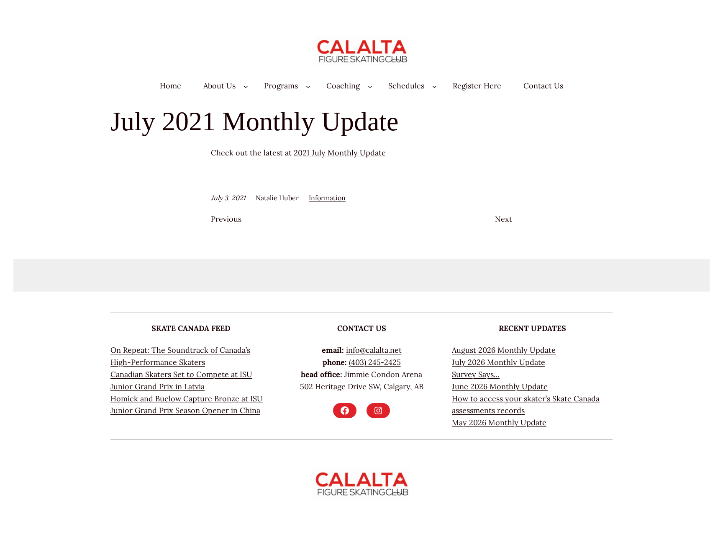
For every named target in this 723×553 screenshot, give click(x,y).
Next (503, 219)
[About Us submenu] (246, 86)
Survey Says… (476, 374)
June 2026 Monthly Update (500, 386)
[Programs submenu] (308, 86)
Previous (226, 219)
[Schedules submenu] (434, 86)
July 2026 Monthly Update (498, 362)
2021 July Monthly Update (340, 153)
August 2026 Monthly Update (504, 350)
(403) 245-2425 (375, 362)
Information (327, 198)
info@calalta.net (374, 350)
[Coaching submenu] (370, 86)
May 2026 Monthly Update (499, 422)
